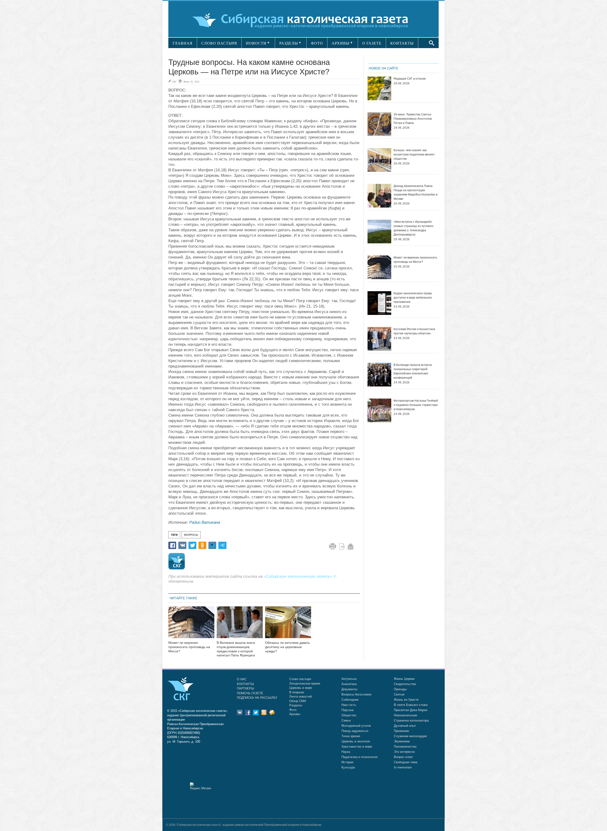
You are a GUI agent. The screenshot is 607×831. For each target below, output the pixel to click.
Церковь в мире (300, 688)
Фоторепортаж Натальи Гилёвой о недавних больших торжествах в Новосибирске (416, 405)
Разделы (295, 705)
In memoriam (403, 767)
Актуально (349, 679)
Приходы (400, 689)
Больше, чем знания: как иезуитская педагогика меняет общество (414, 154)
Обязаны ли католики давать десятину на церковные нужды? (287, 647)
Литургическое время (304, 683)
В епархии (296, 692)
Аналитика (349, 684)
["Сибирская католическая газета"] (303, 20)
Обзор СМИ (297, 701)
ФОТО (317, 43)
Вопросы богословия (356, 694)
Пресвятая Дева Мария (410, 710)
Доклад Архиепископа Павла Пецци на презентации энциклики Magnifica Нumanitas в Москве (415, 192)
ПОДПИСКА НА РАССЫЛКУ (257, 697)
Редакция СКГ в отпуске (410, 78)
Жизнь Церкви (404, 679)
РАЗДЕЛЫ (288, 43)
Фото (292, 710)
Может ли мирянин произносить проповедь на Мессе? (189, 647)
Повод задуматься (354, 731)
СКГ (174, 81)
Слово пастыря (300, 679)
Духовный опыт (405, 725)
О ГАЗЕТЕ (372, 43)
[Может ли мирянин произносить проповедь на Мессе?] (191, 625)
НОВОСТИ (256, 43)
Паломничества (405, 746)
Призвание (401, 731)
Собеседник (350, 699)
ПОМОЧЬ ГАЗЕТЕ (250, 693)
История (347, 762)
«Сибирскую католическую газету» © (300, 576)
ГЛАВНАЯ (183, 43)
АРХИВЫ (340, 43)
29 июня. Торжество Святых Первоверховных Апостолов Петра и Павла (413, 119)
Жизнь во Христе (406, 699)
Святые (399, 694)
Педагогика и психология (359, 757)
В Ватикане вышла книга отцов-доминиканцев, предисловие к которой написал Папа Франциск (236, 649)
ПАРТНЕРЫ (245, 688)
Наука (345, 752)
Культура (348, 767)
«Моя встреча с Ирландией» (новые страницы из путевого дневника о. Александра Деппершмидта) (413, 228)
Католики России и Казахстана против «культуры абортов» (414, 331)
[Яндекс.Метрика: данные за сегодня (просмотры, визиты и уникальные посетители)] (200, 786)
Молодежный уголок (356, 725)
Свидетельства (405, 684)
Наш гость (348, 705)
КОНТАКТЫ (402, 43)
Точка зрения (350, 736)
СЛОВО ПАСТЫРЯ (219, 43)
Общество (348, 715)
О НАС (242, 679)
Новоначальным (405, 715)
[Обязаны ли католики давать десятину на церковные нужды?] (288, 625)
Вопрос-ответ (403, 757)
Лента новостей (300, 696)
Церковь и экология (355, 741)
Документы (349, 689)
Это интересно (404, 752)
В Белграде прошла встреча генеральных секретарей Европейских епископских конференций (413, 371)
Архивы (294, 714)
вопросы (191, 534)
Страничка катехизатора (411, 720)
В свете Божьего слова (411, 705)
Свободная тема (405, 762)
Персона (347, 710)
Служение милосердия (410, 736)
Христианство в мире (356, 746)
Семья (346, 720)
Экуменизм (402, 741)
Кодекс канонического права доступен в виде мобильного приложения (413, 298)
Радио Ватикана (204, 522)
